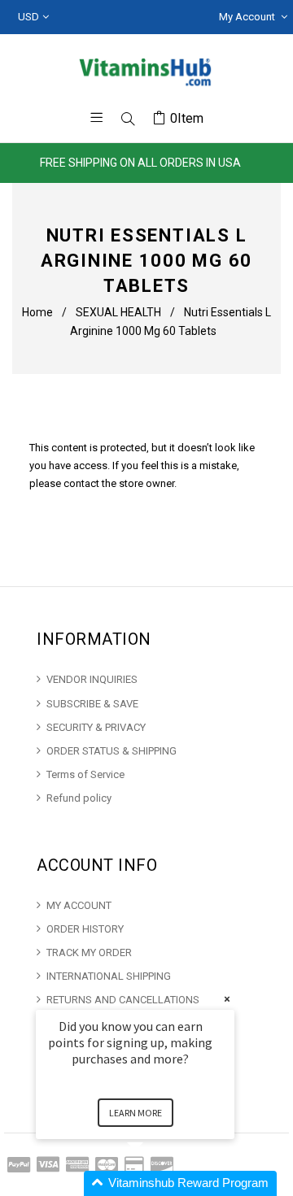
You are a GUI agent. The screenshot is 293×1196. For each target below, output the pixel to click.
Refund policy (79, 798)
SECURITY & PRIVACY (96, 727)
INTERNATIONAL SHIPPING (108, 976)
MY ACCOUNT (79, 905)
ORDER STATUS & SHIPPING (111, 751)
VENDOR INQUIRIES (92, 679)
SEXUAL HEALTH (118, 312)
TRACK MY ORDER (89, 952)
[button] (155, 1183)
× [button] (227, 999)
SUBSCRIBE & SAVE (92, 704)
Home (37, 312)
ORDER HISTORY (85, 929)
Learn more (135, 1113)
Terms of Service (85, 774)
